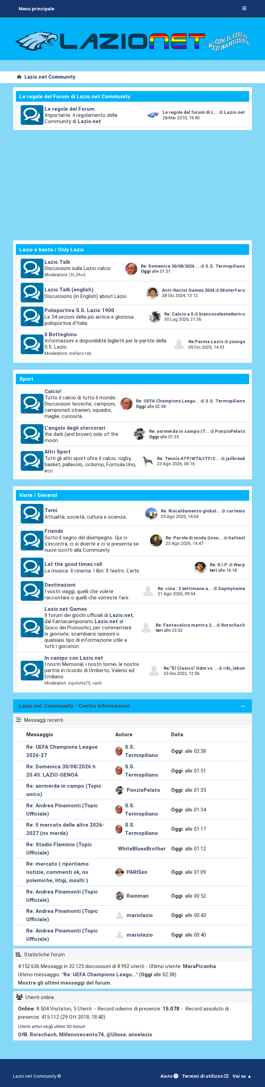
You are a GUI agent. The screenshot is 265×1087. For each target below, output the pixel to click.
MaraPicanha (199, 966)
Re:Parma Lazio (206, 341)
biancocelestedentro (222, 314)
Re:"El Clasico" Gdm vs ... (190, 668)
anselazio (140, 1034)
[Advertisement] (132, 185)
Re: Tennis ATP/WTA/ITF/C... (188, 458)
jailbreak (235, 458)
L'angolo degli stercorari (75, 428)
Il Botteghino (61, 334)
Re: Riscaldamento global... (190, 510)
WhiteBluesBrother (142, 849)
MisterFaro (232, 290)
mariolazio (140, 915)
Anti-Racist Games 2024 (188, 290)
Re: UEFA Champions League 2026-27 (62, 751)
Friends (54, 531)
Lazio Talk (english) (69, 290)
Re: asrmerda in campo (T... (179, 431)
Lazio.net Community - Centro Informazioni (74, 706)
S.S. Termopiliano (225, 266)
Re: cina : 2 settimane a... (185, 588)
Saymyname (231, 588)
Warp (239, 564)
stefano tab (80, 353)
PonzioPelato (230, 431)
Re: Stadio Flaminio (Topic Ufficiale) (59, 848)
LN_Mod (77, 274)
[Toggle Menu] (244, 8)
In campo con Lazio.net (74, 658)
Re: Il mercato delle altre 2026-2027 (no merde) (65, 829)
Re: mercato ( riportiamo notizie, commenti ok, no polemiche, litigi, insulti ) (57, 872)
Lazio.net (89, 121)
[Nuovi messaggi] (32, 115)
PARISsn (137, 872)
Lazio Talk (57, 262)
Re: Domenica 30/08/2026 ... (170, 266)
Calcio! (53, 391)
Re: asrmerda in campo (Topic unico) (63, 790)
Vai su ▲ (242, 1076)
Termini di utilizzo (203, 1076)
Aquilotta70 (79, 683)
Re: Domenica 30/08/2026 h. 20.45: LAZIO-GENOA (61, 771)
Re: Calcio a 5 (178, 314)
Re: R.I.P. (219, 564)
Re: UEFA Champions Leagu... (167, 400)
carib (97, 683)
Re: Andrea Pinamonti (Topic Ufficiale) (62, 809)
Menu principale (36, 8)
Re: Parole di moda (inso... (194, 537)
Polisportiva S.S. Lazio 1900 (79, 310)
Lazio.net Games (66, 609)
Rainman (138, 896)
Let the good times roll (73, 564)
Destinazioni (60, 585)
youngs (237, 341)
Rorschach (233, 625)
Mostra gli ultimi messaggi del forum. (64, 983)
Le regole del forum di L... (190, 112)
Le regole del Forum (70, 109)
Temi (51, 510)
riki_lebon (234, 668)
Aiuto (167, 1076)
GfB (22, 1034)
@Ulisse (116, 1034)
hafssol (236, 537)
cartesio (235, 510)
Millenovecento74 (81, 1034)
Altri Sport (58, 452)
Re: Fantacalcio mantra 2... (185, 625)
